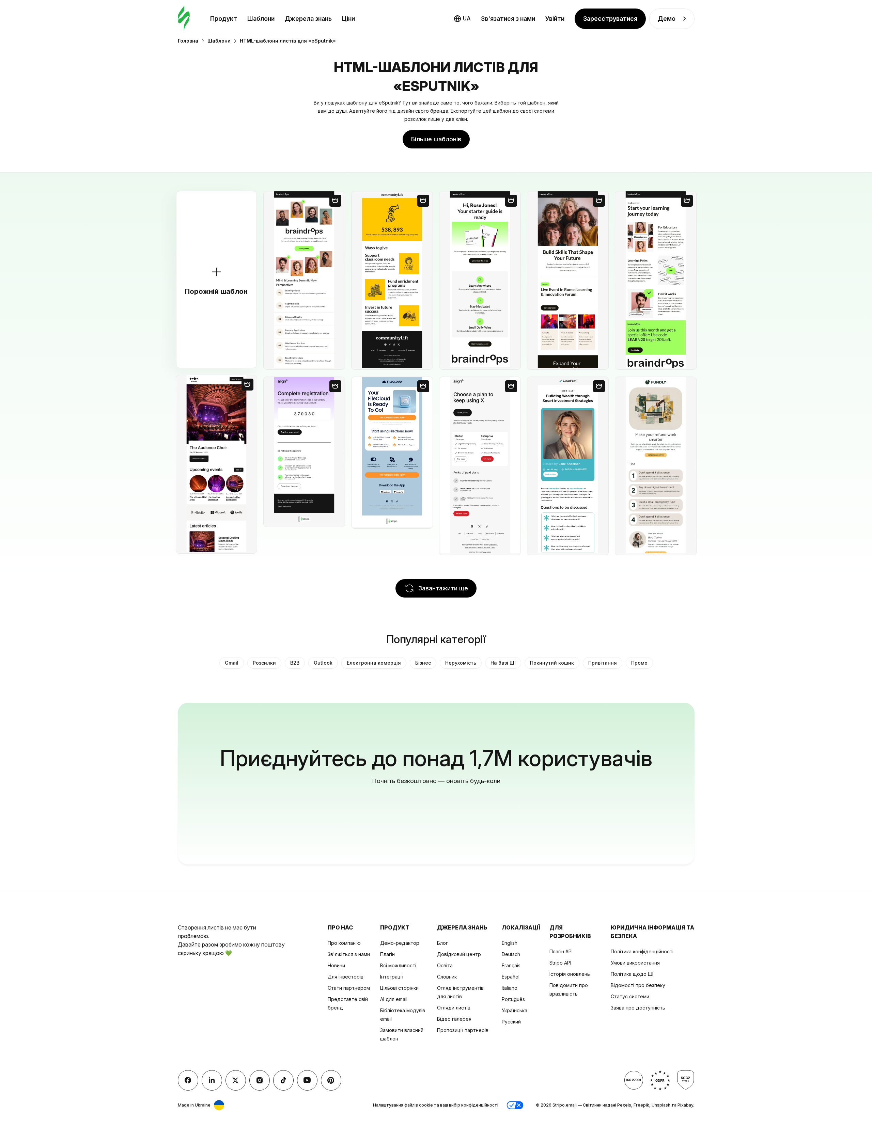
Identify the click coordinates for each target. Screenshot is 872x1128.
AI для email (393, 999)
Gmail (231, 663)
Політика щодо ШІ (632, 974)
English (509, 943)
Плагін (387, 954)
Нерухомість (460, 663)
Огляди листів (453, 1008)
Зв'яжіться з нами (349, 954)
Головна (188, 41)
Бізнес (423, 663)
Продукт (223, 18)
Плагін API (561, 951)
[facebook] (188, 1080)
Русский (511, 1021)
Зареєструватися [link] (610, 18)
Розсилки (264, 663)
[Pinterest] (331, 1080)
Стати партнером (349, 988)
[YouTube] (307, 1080)
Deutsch (511, 954)
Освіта (445, 965)
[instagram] (259, 1080)
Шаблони (261, 18)
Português (513, 999)
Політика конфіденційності (642, 951)
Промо (639, 663)
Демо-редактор (399, 943)
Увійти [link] (554, 18)
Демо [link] (666, 18)
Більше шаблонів (436, 139)
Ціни (348, 18)
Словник (447, 977)
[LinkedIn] (212, 1080)
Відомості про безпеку (638, 985)
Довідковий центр (459, 954)
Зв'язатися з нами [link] (508, 18)
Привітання (602, 663)
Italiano (509, 988)
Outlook (323, 663)
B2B (294, 663)
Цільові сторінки (399, 988)
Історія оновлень (569, 974)
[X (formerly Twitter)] (235, 1080)
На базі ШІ (503, 663)
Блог (442, 943)
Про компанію (344, 943)
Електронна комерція (374, 663)
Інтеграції (391, 977)
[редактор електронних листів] (184, 18)
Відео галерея (454, 1019)
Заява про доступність (638, 1008)
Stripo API (560, 963)
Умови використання (635, 963)
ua (467, 18)
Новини (336, 965)
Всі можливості (398, 965)
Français (511, 965)
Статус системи (630, 996)
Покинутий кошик (552, 663)
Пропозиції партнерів (462, 1030)
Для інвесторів (345, 977)
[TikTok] (283, 1080)
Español (510, 977)
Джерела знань (308, 18)
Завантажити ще (443, 588)
